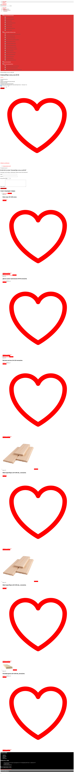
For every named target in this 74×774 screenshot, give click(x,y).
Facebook (2, 769)
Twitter (5, 769)
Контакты (5, 3)
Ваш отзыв (2, 186)
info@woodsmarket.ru (7, 764)
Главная (4, 754)
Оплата (4, 2)
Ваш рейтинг (2, 178)
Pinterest (8, 769)
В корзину (2, 88)
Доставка (4, 1)
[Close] (0, 773)
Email (1, 176)
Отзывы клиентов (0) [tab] (7, 166)
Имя (1, 174)
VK (10, 769)
